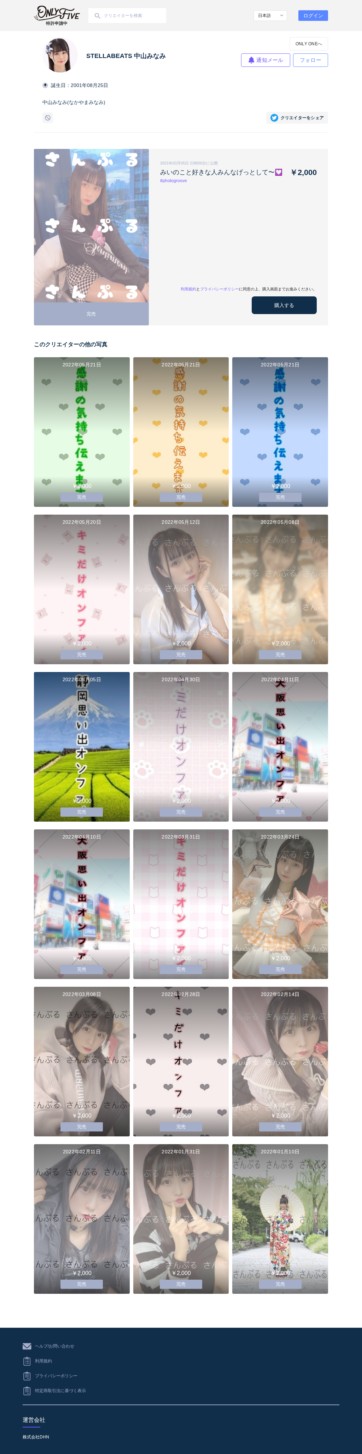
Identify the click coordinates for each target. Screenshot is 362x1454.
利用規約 (188, 289)
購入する (284, 305)
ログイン (313, 15)
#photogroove (173, 180)
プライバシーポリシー (219, 289)
